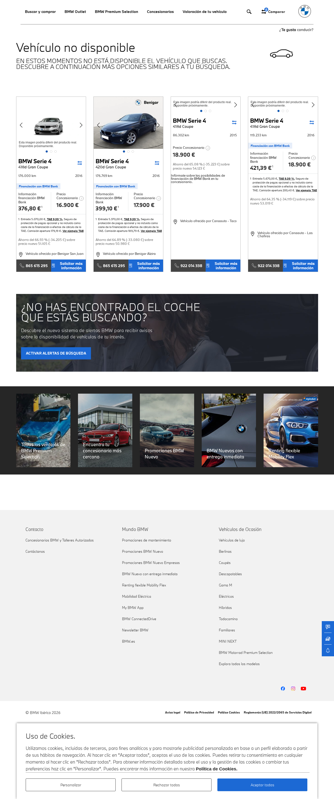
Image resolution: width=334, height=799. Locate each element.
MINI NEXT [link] (228, 641)
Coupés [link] (225, 562)
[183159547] (51, 123)
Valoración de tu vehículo (205, 11)
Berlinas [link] (225, 551)
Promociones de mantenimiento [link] (146, 540)
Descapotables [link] (230, 574)
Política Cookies (229, 712)
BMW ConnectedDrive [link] (139, 618)
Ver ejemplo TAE (73, 231)
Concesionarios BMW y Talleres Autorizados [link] (59, 540)
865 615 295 (37, 265)
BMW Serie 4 (35, 163)
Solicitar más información (71, 265)
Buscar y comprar (40, 11)
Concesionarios (160, 11)
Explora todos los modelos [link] (239, 663)
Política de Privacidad (199, 712)
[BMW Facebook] (283, 688)
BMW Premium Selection (116, 11)
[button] (46, 151)
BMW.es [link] (128, 641)
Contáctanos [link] (35, 551)
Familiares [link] (227, 630)
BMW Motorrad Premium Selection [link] (246, 652)
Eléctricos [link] (226, 596)
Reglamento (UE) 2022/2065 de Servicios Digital (278, 712)
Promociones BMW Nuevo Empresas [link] (151, 562)
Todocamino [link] (228, 618)
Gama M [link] (225, 585)
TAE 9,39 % (54, 219)
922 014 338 (191, 265)
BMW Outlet (75, 11)
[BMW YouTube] (303, 688)
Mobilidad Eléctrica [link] (136, 596)
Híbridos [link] (225, 607)
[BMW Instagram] (293, 688)
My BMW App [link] (133, 607)
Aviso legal (172, 712)
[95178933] (128, 123)
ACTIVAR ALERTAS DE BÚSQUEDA (56, 353)
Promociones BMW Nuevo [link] (142, 551)
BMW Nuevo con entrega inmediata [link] (150, 574)
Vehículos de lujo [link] (232, 540)
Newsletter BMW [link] (135, 630)
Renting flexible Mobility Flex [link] (144, 585)
